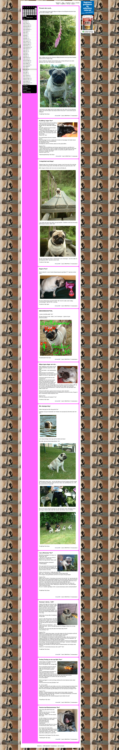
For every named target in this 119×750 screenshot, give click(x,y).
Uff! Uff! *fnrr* (67, 115)
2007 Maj (25, 70)
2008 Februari (26, 57)
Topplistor (63, 3)
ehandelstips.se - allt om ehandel (57, 745)
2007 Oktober (26, 63)
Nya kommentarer (27, 88)
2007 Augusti (26, 66)
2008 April (25, 54)
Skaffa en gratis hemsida (67, 748)
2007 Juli (25, 67)
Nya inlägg (25, 87)
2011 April (25, 20)
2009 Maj (25, 35)
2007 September (26, 64)
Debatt (58, 3)
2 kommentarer (74, 305)
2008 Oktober (26, 45)
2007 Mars (25, 73)
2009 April (25, 36)
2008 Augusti (26, 48)
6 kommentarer (74, 702)
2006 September (26, 82)
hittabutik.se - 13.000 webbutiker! (43, 745)
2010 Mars (25, 22)
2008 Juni (25, 51)
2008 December (26, 42)
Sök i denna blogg (27, 91)
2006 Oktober (26, 81)
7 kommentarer (74, 115)
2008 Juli (25, 50)
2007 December (26, 60)
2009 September (26, 29)
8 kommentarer (74, 547)
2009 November (26, 26)
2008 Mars (25, 56)
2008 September (26, 47)
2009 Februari (26, 39)
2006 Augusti (26, 84)
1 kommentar (74, 156)
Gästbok (77, 2)
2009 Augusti (26, 30)
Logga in (73, 3)
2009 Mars (25, 38)
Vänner (73, 2)
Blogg (63, 2)
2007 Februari (26, 75)
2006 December (26, 78)
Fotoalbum (68, 2)
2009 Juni (25, 33)
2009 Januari (26, 41)
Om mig (68, 3)
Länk (63, 115)
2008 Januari (26, 59)
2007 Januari (26, 76)
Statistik (25, 90)
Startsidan (58, 2)
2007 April (25, 72)
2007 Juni (25, 69)
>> (35, 17)
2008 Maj (25, 53)
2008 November (26, 44)
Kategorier (25, 85)
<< (23, 17)
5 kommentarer (74, 263)
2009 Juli (25, 32)
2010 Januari (26, 23)
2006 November (26, 79)
